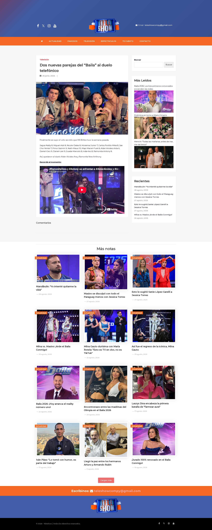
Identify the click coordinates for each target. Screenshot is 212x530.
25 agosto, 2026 (93, 358)
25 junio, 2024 (48, 76)
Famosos (72, 41)
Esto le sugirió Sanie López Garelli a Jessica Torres (151, 205)
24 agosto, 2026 (45, 412)
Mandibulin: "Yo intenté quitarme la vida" (153, 186)
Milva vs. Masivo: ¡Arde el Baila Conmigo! (153, 214)
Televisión (89, 41)
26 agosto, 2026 (45, 354)
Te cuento (127, 41)
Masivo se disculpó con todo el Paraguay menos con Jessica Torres (153, 195)
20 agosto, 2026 (93, 415)
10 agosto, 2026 (140, 467)
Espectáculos (108, 41)
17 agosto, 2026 (140, 411)
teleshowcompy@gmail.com (158, 25)
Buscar (137, 60)
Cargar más (106, 480)
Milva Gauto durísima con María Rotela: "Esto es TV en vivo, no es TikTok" (103, 349)
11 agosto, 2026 (93, 469)
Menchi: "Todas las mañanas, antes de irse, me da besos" (153, 143)
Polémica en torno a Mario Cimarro (150, 115)
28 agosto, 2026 (45, 294)
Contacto (145, 41)
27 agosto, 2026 (93, 301)
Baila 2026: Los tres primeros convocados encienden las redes (153, 87)
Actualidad (55, 41)
